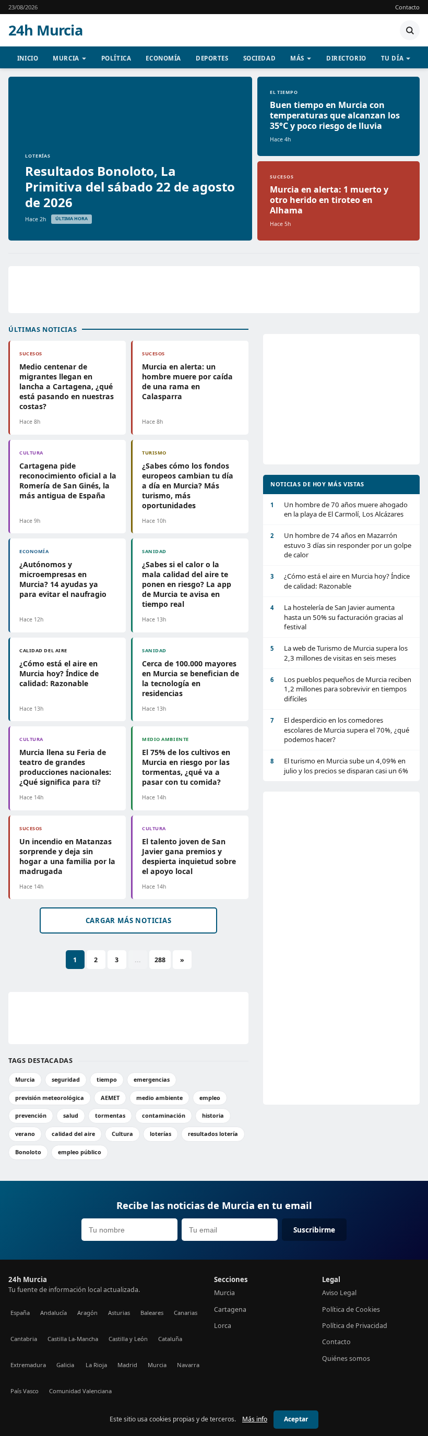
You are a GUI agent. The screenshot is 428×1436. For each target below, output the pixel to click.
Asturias (119, 1313)
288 (159, 959)
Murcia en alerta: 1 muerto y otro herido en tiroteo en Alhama (329, 200)
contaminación (163, 1115)
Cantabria (23, 1339)
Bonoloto (28, 1152)
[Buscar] (410, 30)
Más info (254, 1419)
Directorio (346, 58)
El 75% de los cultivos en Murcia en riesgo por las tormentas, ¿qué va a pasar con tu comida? (186, 767)
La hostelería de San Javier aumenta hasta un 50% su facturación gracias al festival (336, 617)
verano (25, 1134)
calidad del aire (73, 1134)
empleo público (79, 1152)
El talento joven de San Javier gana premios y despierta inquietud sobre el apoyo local (189, 856)
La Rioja (96, 1365)
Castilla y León (128, 1339)
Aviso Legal (339, 1292)
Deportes (212, 58)
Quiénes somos (346, 1358)
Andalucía (53, 1313)
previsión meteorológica (49, 1098)
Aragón (87, 1313)
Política (116, 58)
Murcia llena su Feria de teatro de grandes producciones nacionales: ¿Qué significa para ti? (65, 767)
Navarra (188, 1365)
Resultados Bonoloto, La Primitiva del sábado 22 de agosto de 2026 (130, 186)
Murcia (66, 58)
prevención (30, 1115)
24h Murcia (45, 30)
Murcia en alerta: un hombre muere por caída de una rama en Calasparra (187, 381)
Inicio (27, 58)
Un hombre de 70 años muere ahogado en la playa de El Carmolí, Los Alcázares (339, 509)
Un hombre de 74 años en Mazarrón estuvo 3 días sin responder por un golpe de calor (340, 545)
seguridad (66, 1079)
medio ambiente (159, 1098)
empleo (209, 1098)
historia (213, 1115)
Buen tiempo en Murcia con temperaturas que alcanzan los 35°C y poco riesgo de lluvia (335, 115)
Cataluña (170, 1339)
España (20, 1313)
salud (70, 1115)
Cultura (122, 1134)
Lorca (222, 1325)
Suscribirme (314, 1230)
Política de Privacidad (354, 1325)
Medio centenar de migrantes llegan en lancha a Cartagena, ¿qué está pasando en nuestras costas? (66, 386)
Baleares (151, 1313)
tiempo (107, 1079)
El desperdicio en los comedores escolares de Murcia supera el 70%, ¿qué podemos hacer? (339, 729)
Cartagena (230, 1309)
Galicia (65, 1365)
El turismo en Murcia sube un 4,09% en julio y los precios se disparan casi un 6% (339, 765)
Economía (163, 58)
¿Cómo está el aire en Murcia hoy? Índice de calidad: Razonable (59, 673)
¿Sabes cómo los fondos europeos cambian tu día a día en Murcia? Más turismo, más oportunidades (187, 485)
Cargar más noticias (129, 920)
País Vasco (24, 1391)
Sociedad (259, 58)
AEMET (110, 1098)
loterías (160, 1134)
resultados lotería (213, 1134)
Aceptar (296, 1419)
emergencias (152, 1079)
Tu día (392, 58)
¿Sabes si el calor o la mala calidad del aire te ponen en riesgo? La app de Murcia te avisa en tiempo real (186, 584)
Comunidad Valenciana (80, 1391)
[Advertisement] (214, 289)
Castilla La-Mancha (72, 1339)
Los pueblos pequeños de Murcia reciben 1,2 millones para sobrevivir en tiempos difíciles (340, 689)
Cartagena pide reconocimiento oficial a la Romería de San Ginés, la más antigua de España (67, 480)
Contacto (407, 7)
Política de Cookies (351, 1309)
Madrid (127, 1365)
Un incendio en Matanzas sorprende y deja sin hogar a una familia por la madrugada (67, 856)
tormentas (110, 1115)
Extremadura (28, 1365)
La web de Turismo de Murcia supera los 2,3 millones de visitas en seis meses (339, 652)
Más (297, 58)
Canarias (185, 1313)
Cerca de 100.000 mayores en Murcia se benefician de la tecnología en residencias (190, 678)
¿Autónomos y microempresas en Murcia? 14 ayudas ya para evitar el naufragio (62, 579)
